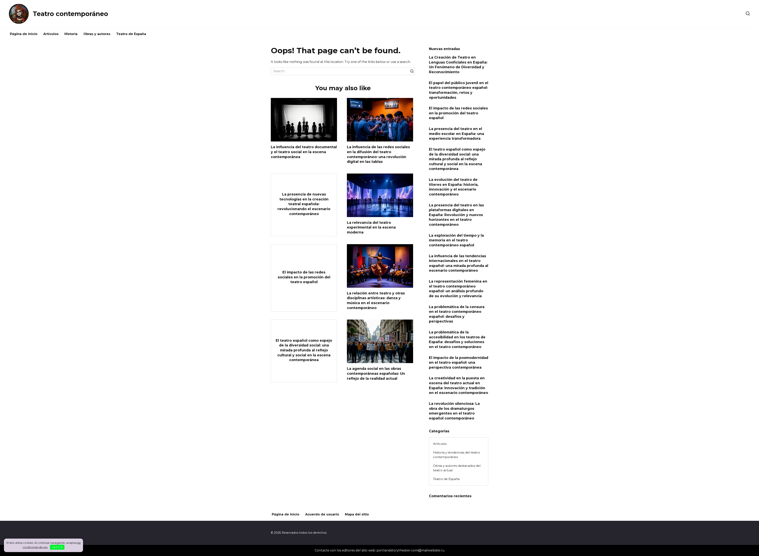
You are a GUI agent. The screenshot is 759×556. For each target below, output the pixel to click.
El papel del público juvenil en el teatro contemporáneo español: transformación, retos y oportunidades (458, 90)
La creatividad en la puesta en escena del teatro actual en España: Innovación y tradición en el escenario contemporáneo (458, 385)
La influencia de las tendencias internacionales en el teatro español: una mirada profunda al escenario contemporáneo (458, 263)
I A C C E (57, 547)
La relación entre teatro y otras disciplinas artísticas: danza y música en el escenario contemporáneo (376, 300)
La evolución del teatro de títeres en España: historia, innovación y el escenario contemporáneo (454, 186)
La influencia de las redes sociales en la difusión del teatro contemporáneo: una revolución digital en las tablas (378, 154)
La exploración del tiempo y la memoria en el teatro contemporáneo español (456, 240)
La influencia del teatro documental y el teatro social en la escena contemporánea (304, 152)
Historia (70, 34)
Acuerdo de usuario (322, 514)
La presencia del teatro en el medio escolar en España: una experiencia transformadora (456, 133)
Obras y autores (96, 34)
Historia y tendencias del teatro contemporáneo (456, 455)
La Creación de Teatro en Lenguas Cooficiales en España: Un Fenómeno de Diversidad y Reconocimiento (458, 64)
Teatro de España (131, 34)
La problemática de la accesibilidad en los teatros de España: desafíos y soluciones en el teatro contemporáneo (457, 339)
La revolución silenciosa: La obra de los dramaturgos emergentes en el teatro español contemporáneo (454, 410)
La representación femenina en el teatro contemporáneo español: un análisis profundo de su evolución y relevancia (458, 288)
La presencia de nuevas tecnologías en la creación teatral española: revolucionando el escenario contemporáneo (304, 204)
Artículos (51, 34)
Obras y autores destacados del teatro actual (457, 468)
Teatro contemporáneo (70, 14)
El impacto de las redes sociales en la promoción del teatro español (304, 277)
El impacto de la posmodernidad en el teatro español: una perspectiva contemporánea (458, 362)
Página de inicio (23, 34)
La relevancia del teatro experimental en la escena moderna (371, 227)
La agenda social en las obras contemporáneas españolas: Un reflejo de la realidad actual (376, 373)
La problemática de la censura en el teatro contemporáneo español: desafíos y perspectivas (456, 314)
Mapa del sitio (357, 514)
